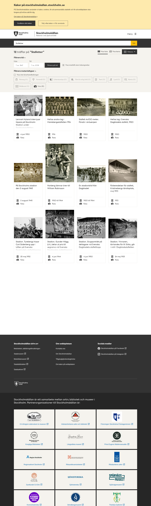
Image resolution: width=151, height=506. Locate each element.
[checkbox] (39, 86)
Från (15, 61)
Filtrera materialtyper (24, 71)
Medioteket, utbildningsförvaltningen (27, 348)
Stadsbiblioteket (20, 364)
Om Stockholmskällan (64, 354)
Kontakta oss (60, 348)
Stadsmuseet (18, 354)
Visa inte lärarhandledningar (28, 75)
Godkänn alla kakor (24, 23)
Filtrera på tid (52, 65)
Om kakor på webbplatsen (65, 364)
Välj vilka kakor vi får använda (53, 23)
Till (30, 61)
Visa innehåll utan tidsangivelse (77, 65)
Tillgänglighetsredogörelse (65, 359)
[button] (20, 57)
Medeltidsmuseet (20, 359)
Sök (134, 43)
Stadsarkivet (18, 369)
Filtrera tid (19, 57)
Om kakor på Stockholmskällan (25, 17)
